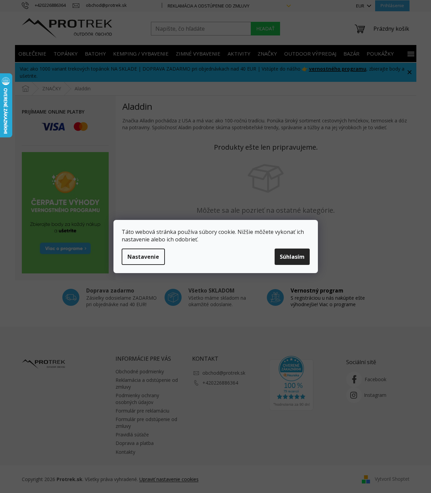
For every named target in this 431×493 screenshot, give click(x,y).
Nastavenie (143, 256)
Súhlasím (292, 256)
